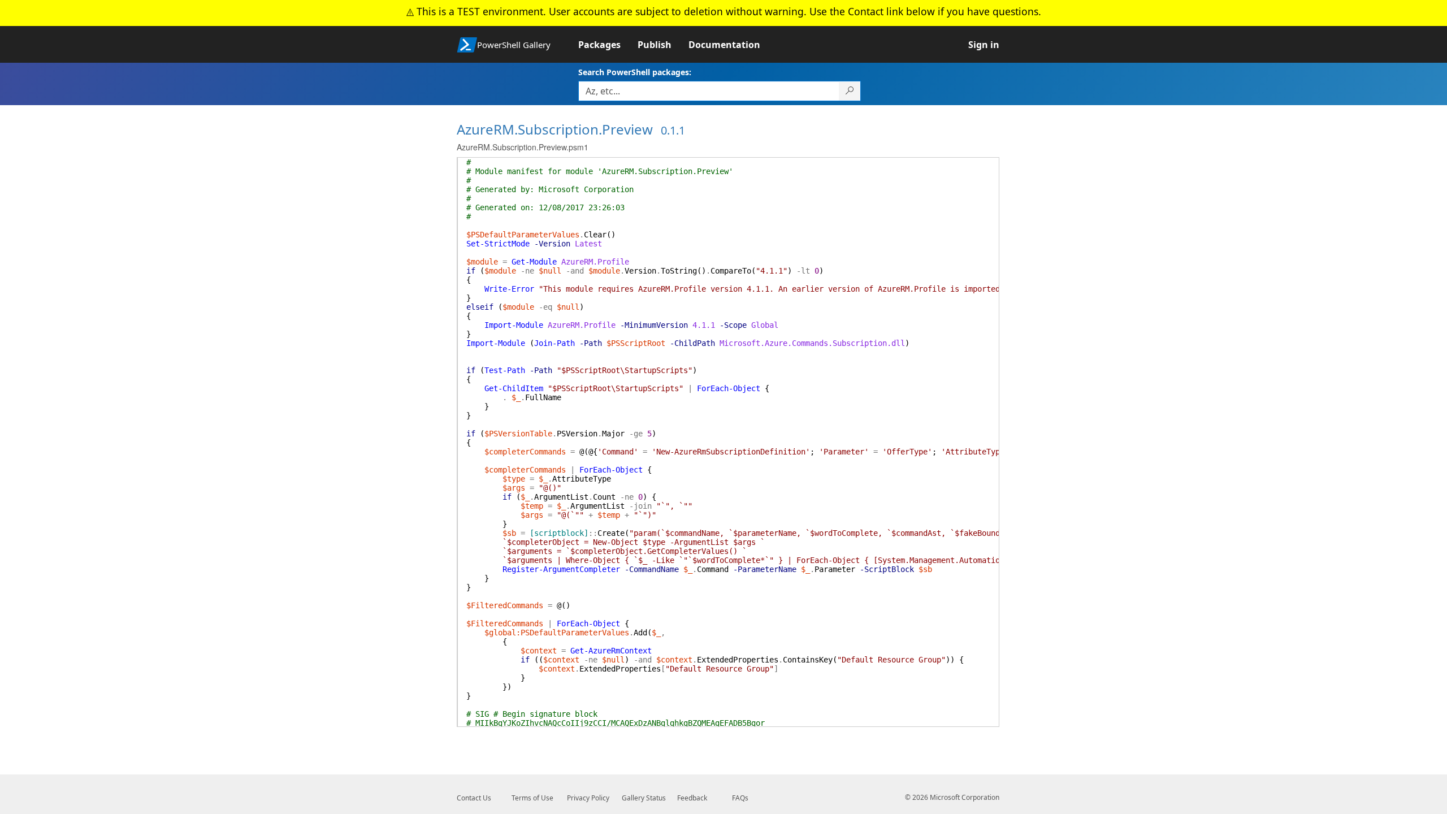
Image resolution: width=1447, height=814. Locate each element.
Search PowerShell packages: (634, 72)
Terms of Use (532, 798)
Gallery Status (644, 798)
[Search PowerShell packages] (850, 91)
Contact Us (474, 798)
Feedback (692, 798)
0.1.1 (673, 130)
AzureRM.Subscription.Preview (555, 129)
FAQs (740, 798)
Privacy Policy (588, 798)
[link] (608, 44)
